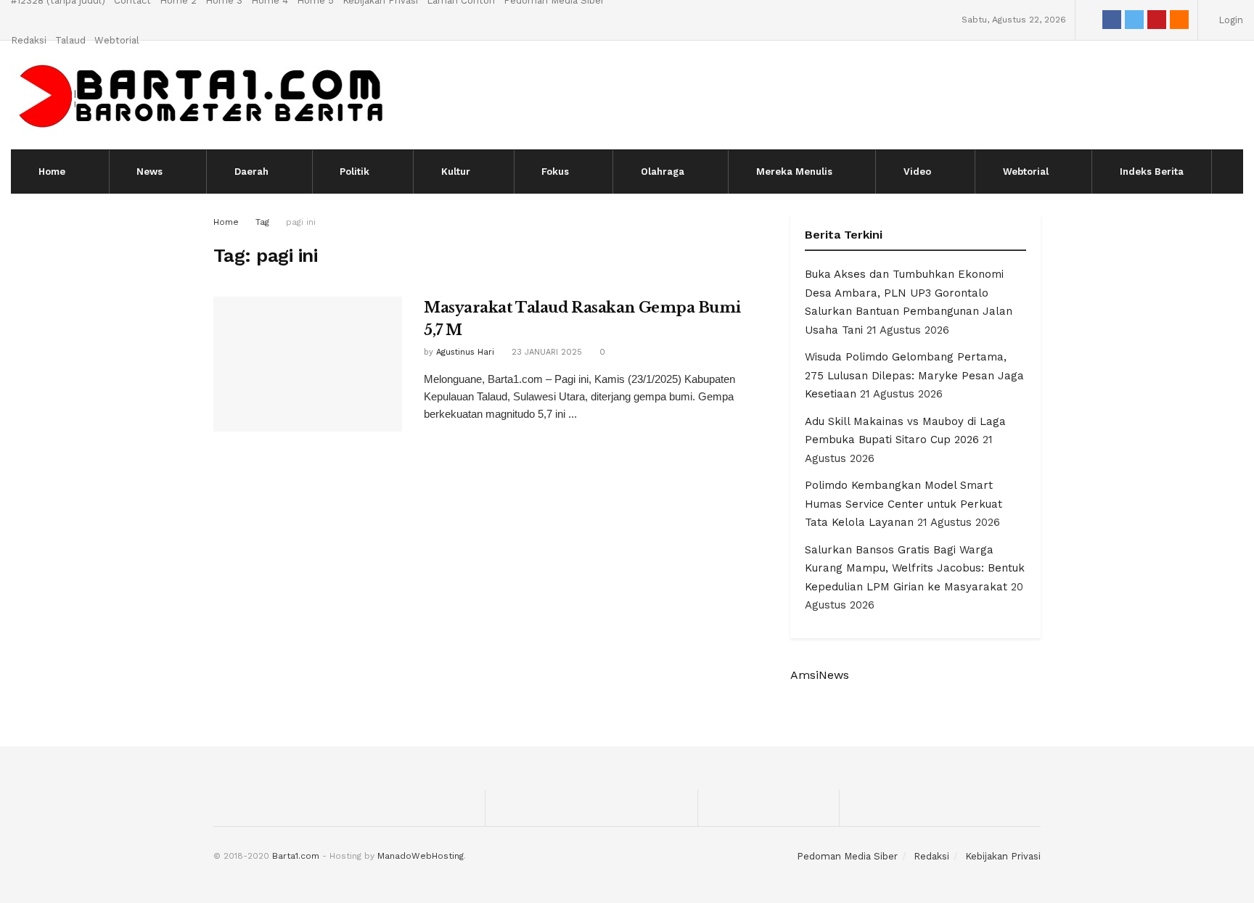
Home (51, 171)
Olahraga (662, 171)
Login (1229, 20)
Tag (262, 222)
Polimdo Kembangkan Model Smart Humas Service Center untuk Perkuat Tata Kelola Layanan (903, 504)
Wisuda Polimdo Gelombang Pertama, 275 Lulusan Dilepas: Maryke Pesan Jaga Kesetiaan (914, 375)
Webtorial (116, 40)
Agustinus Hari (465, 352)
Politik (354, 171)
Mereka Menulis (794, 171)
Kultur (455, 171)
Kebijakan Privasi (1003, 856)
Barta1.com (295, 856)
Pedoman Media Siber (847, 856)
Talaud (70, 40)
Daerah (251, 171)
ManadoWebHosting (420, 856)
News (149, 171)
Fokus (555, 171)
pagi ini (301, 222)
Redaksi (28, 40)
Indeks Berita (1152, 171)
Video (917, 171)
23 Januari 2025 (545, 352)
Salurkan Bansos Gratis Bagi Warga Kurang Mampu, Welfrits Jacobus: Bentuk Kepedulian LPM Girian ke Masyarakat (915, 568)
